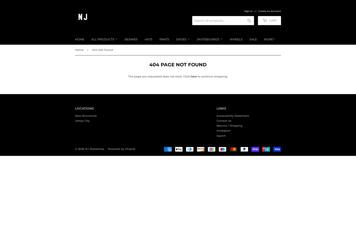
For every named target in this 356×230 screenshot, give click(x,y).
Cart (272, 20)
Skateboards (208, 39)
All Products (103, 39)
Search (221, 135)
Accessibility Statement (233, 115)
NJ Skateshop (94, 149)
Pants (164, 39)
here (194, 76)
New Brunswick (86, 115)
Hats (148, 39)
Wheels (236, 39)
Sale (253, 39)
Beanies (131, 39)
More (268, 39)
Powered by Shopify (121, 149)
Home (79, 39)
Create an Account (269, 11)
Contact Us (224, 120)
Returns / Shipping (229, 125)
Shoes (181, 39)
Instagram (224, 130)
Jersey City (82, 120)
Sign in (248, 11)
